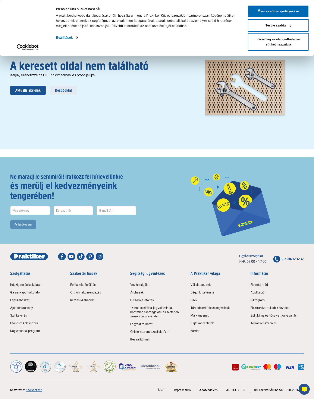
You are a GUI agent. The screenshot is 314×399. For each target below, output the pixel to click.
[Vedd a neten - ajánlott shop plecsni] (127, 367)
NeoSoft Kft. (34, 390)
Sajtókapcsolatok (202, 323)
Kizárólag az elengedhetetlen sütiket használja (278, 41)
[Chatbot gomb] (304, 389)
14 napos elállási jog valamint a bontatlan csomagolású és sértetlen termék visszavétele (154, 312)
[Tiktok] (81, 256)
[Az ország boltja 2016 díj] (75, 367)
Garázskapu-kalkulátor (25, 292)
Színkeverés (18, 315)
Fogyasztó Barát (141, 324)
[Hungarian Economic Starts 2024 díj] (16, 367)
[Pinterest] (90, 256)
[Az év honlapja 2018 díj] (45, 367)
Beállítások (64, 37)
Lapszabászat (19, 300)
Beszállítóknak (140, 339)
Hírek (194, 300)
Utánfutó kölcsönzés (24, 323)
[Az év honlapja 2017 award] (93, 367)
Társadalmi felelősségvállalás (210, 308)
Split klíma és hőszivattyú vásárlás (274, 315)
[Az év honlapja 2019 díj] (60, 367)
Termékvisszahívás (264, 323)
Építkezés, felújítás (83, 284)
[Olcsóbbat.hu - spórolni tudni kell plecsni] (151, 367)
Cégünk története (202, 292)
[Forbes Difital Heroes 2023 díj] (31, 367)
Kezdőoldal (63, 90)
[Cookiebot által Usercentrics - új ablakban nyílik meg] (27, 47)
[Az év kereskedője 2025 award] (171, 367)
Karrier (195, 331)
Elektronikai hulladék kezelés (270, 308)
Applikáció (257, 292)
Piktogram (258, 300)
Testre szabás (276, 25)
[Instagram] (99, 256)
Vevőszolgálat (140, 284)
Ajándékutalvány (21, 308)
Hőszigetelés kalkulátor (26, 284)
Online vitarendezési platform (150, 331)
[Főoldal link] (29, 256)
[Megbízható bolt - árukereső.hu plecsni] (110, 367)
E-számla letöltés (142, 300)
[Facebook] (62, 256)
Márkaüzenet (200, 315)
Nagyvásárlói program (25, 331)
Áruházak (137, 292)
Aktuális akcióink (28, 90)
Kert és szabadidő (82, 300)
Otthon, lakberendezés (85, 292)
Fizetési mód (259, 284)
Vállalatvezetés (201, 284)
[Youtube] (71, 256)
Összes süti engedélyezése (278, 11)
